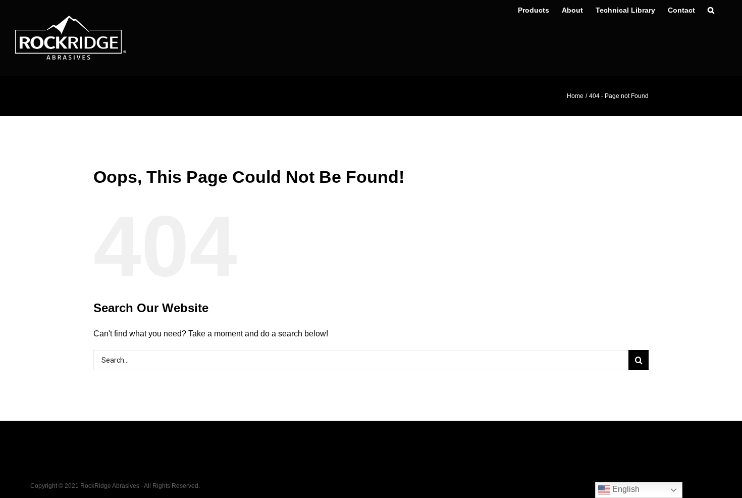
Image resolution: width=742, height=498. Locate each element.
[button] (711, 10)
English (625, 489)
